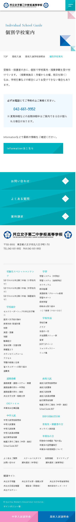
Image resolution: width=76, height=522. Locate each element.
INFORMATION (51, 416)
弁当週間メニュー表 (48, 335)
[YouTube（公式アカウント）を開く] (29, 256)
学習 (44, 271)
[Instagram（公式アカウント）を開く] (6, 256)
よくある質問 (20, 199)
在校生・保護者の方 (52, 424)
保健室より (8, 349)
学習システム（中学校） (50, 276)
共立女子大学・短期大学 (14, 395)
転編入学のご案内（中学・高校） (18, 441)
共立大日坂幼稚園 (11, 485)
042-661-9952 (14, 248)
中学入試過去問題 (11, 432)
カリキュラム (45, 284)
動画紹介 (7, 340)
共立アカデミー (10, 490)
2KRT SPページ (46, 344)
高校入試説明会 (59, 516)
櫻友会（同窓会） (33, 485)
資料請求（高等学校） (55, 462)
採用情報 (49, 458)
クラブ (42, 326)
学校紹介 (11, 306)
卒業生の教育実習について (51, 449)
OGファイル (13, 403)
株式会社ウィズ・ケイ (57, 485)
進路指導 (11, 378)
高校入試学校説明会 (48, 383)
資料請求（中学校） (30, 462)
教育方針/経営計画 (12, 323)
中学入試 (11, 415)
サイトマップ (62, 458)
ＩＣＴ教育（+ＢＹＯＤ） (51, 310)
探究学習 (43, 301)
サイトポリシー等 (12, 506)
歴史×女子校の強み (12, 319)
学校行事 (43, 322)
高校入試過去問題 (47, 395)
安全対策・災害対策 (12, 345)
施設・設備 (8, 332)
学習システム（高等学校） (51, 280)
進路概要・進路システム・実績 (17, 383)
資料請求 (17, 216)
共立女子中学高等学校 (59, 481)
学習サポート (45, 297)
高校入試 (47, 378)
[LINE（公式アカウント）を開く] (13, 256)
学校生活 (47, 318)
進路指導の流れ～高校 (13, 391)
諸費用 (6, 371)
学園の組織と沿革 (11, 362)
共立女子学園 (9, 481)
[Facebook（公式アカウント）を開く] (36, 256)
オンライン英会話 (47, 428)
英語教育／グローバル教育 (51, 293)
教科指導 (43, 288)
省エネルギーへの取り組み (15, 366)
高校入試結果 (45, 391)
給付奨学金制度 (10, 437)
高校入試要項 (45, 387)
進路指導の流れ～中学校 (14, 387)
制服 (5, 336)
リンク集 (43, 352)
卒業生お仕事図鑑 (11, 407)
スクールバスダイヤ (32, 458)
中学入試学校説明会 (12, 420)
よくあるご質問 (10, 458)
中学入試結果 (9, 428)
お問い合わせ (20, 181)
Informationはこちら (20, 148)
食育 (41, 339)
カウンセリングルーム (13, 353)
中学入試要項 (9, 424)
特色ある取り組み (47, 306)
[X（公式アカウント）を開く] (21, 256)
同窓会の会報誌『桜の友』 (51, 440)
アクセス (7, 358)
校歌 (5, 327)
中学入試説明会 (21, 516)
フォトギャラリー (47, 348)
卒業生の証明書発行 (48, 444)
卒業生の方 (48, 436)
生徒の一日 (44, 331)
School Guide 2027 (11, 445)
